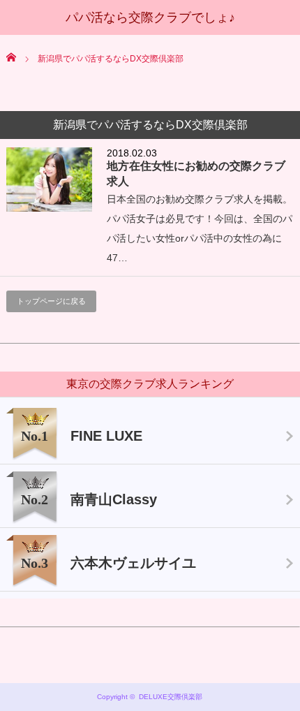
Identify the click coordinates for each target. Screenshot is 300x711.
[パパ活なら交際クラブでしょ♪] (150, 17)
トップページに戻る (51, 301)
